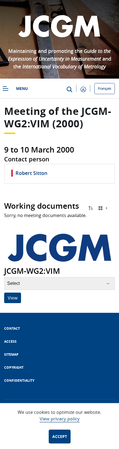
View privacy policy (60, 419)
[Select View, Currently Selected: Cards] (103, 208)
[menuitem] (12, 328)
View (12, 298)
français (104, 88)
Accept (59, 436)
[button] (90, 208)
